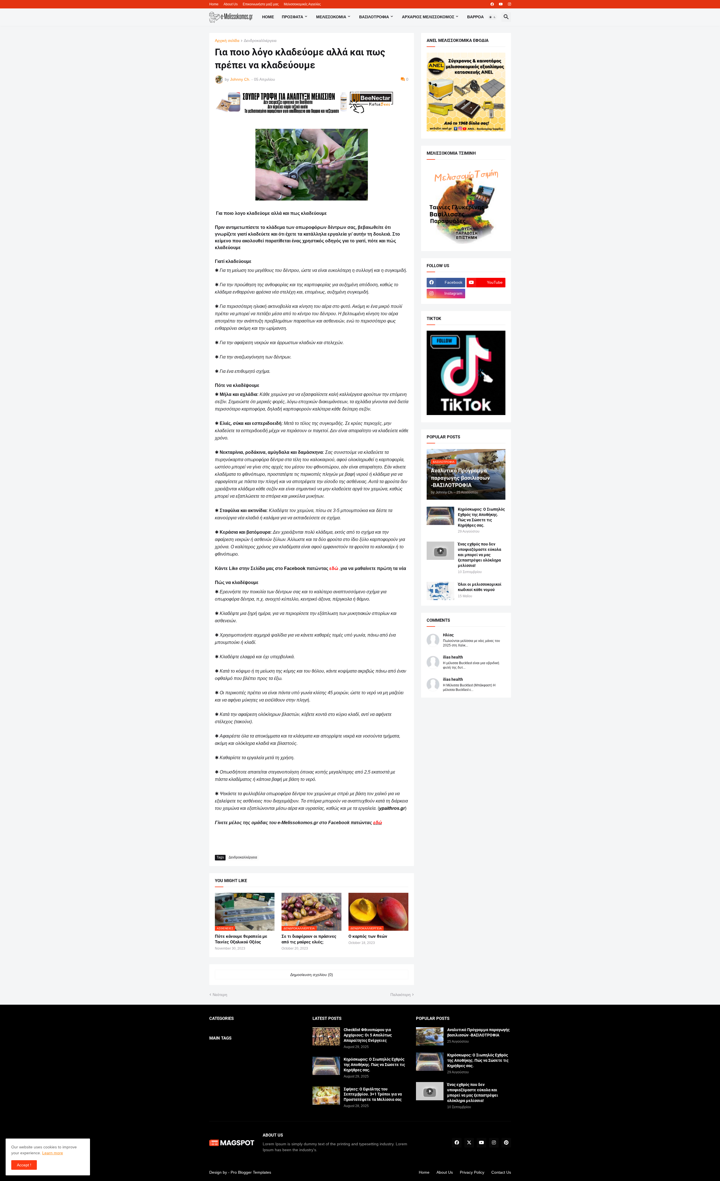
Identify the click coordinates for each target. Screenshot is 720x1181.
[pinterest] (506, 1143)
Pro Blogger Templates (251, 1172)
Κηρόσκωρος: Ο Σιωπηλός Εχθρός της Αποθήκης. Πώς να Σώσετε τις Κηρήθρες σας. (481, 517)
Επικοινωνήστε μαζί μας (261, 4)
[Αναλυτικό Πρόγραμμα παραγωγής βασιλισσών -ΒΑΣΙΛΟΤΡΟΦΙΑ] (430, 1036)
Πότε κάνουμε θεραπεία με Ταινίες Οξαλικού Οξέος (241, 939)
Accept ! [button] (24, 1165)
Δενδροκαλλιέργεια (260, 41)
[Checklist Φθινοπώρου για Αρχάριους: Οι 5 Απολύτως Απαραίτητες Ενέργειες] (326, 1036)
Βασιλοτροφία (374, 17)
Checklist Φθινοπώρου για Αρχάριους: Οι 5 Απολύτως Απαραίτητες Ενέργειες (368, 1035)
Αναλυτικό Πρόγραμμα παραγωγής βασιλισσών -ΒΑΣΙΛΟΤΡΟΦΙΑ (478, 1032)
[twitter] (469, 1143)
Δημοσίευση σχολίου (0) (311, 974)
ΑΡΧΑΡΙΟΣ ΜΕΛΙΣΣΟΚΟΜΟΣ (428, 17)
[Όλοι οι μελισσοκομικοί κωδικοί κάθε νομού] (440, 591)
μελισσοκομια (331, 17)
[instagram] (509, 4)
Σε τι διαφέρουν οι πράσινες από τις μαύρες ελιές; (309, 939)
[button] (492, 17)
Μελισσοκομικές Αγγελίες (302, 4)
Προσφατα (292, 17)
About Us (231, 4)
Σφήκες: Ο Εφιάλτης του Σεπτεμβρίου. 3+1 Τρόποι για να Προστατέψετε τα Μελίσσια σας (373, 1094)
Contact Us (501, 1172)
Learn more (52, 1153)
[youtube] (501, 4)
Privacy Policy (472, 1172)
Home (214, 4)
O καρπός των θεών (367, 936)
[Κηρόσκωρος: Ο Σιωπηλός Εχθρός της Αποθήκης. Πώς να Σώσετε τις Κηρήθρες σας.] (440, 516)
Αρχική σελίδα (227, 41)
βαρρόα (475, 17)
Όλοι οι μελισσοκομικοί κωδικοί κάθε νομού (479, 587)
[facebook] (492, 4)
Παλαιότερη (400, 994)
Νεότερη (220, 994)
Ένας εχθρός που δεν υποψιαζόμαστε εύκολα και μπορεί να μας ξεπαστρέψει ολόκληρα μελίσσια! (479, 555)
